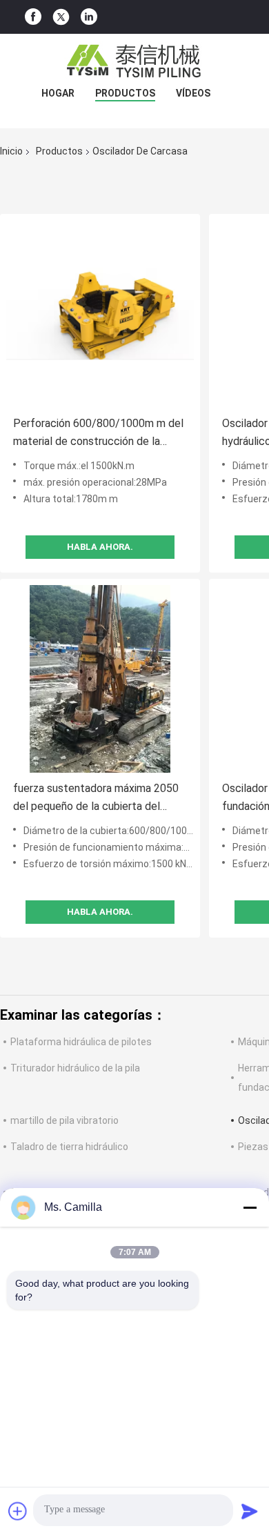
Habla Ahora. (100, 547)
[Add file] (18, 1511)
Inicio (11, 151)
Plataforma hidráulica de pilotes (81, 1041)
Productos (125, 93)
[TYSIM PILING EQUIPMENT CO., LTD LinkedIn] (89, 17)
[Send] (250, 1511)
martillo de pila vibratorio (64, 1120)
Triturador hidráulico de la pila (75, 1068)
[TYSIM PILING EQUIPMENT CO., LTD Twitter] (61, 17)
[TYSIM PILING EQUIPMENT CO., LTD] (134, 61)
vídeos (193, 93)
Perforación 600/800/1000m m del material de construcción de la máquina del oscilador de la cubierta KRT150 (99, 434)
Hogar (57, 93)
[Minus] (249, 1207)
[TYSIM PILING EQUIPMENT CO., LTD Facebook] (33, 17)
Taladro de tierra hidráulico (69, 1146)
